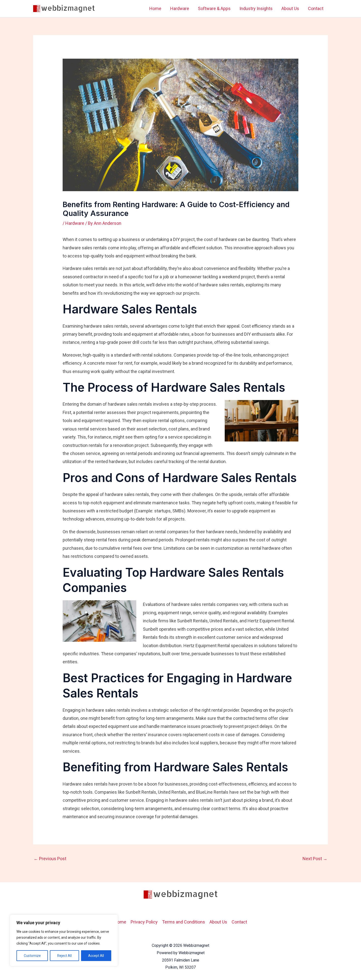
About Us (290, 8)
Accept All (96, 956)
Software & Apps (214, 8)
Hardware (179, 8)
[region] (64, 940)
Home (155, 8)
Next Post (315, 858)
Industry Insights (256, 8)
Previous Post (50, 858)
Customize (32, 956)
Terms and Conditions (183, 921)
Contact (315, 8)
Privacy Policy (144, 921)
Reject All (64, 956)
